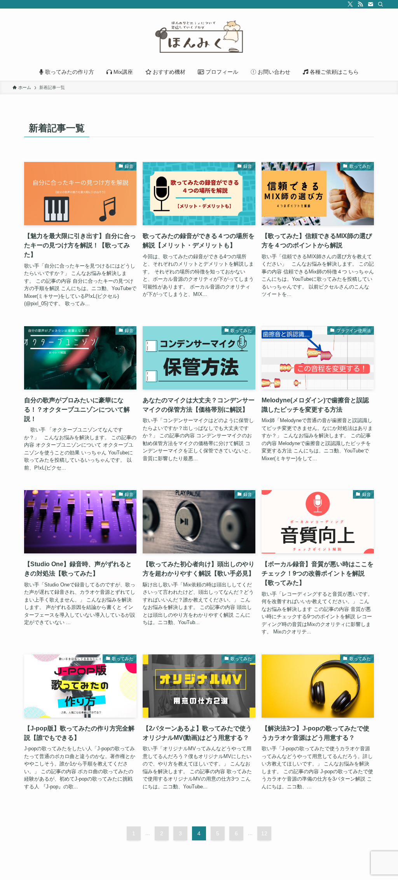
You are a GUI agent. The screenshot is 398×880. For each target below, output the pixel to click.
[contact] (370, 4)
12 (264, 833)
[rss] (360, 4)
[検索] (380, 4)
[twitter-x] (350, 4)
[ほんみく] (199, 37)
